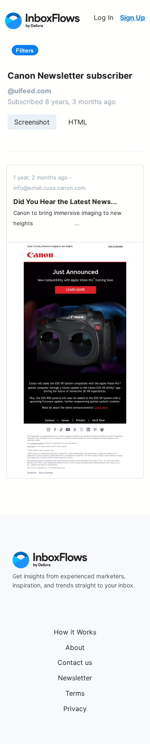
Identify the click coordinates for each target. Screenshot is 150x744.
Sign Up (132, 17)
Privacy (75, 708)
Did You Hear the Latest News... (65, 201)
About (75, 647)
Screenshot (32, 122)
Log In (103, 17)
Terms (75, 693)
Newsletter (75, 678)
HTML (77, 122)
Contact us (75, 662)
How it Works (75, 632)
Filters (25, 50)
